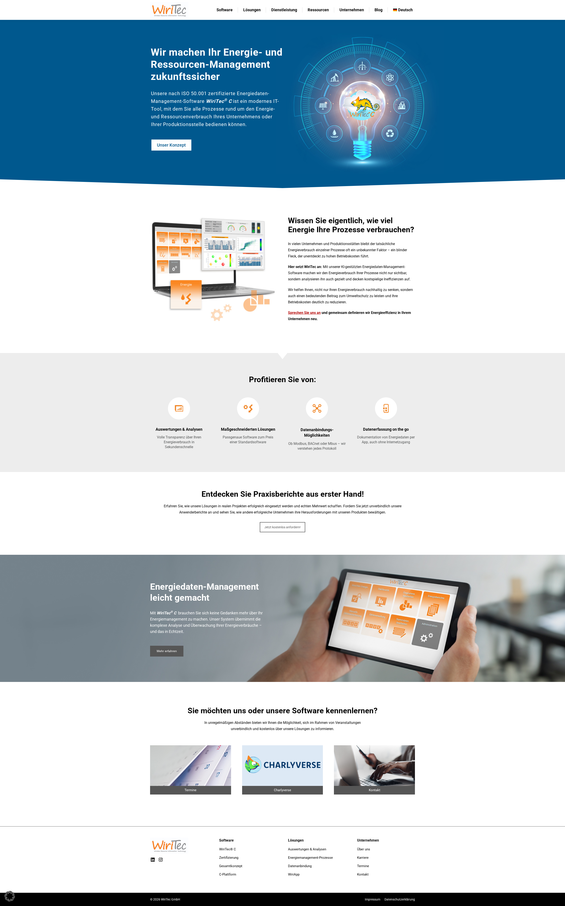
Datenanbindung (300, 866)
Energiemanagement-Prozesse (310, 858)
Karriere (363, 858)
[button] (9, 896)
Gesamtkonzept (230, 866)
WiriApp (293, 874)
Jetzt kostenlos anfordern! (282, 527)
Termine (363, 866)
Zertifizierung (228, 858)
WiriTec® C (227, 849)
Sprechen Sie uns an (304, 313)
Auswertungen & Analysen (307, 849)
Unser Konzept (171, 145)
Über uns (363, 849)
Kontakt (363, 874)
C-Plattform (227, 874)
